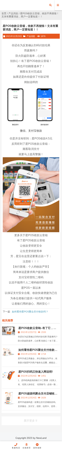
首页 (4, 13)
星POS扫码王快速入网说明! (35, 371)
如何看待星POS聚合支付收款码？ (30, 311)
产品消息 (13, 13)
